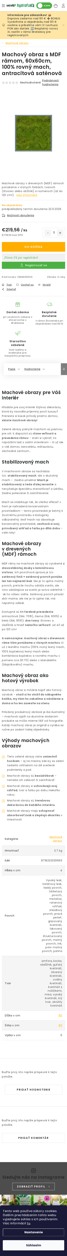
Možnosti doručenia (20, 215)
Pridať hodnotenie (33, 1090)
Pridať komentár (33, 1138)
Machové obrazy (56, 839)
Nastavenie (33, 1232)
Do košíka (34, 247)
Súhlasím (33, 1245)
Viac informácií (26, 195)
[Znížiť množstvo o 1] (47, 233)
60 (60, 1015)
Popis (11, 369)
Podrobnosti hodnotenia (50, 82)
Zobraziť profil (31, 1186)
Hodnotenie (32, 369)
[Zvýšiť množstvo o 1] (60, 233)
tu (28, 1223)
